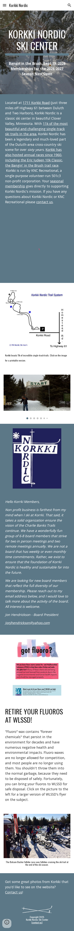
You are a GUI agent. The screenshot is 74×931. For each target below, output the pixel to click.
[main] (37, 42)
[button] (4, 5)
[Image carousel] (37, 397)
